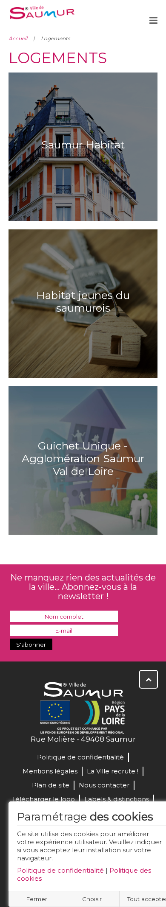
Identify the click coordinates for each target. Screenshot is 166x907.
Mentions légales (50, 771)
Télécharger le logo (43, 799)
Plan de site (50, 785)
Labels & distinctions (116, 799)
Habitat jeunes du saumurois (83, 301)
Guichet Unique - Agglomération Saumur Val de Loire (83, 458)
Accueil (18, 38)
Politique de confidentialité (60, 870)
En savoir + (83, 171)
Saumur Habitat (83, 144)
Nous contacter (104, 785)
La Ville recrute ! (112, 771)
